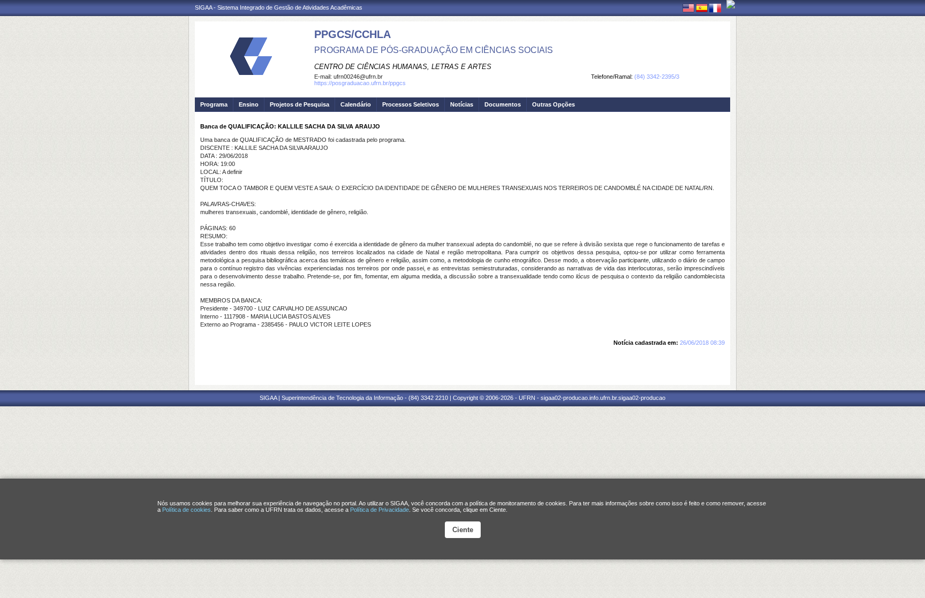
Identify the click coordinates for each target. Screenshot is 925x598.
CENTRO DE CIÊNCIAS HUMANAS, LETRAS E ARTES (402, 67)
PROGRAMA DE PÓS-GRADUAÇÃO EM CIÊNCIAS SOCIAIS (433, 50)
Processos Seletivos (410, 104)
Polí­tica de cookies (186, 509)
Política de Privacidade (379, 509)
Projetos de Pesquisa (299, 104)
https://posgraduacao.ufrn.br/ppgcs (360, 83)
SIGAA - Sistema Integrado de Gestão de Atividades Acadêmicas (278, 7)
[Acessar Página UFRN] (730, 4)
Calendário (355, 104)
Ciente (462, 530)
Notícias (461, 104)
